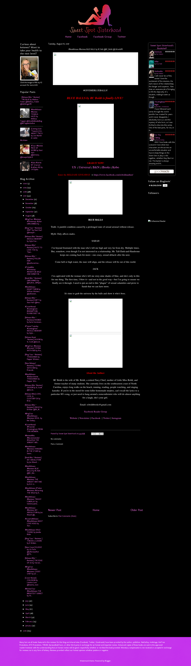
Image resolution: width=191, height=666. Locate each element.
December (29, 199)
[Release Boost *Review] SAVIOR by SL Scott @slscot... (34, 339)
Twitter (121, 36)
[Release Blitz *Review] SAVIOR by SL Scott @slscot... (33, 387)
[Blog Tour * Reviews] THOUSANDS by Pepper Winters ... (33, 356)
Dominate (158, 52)
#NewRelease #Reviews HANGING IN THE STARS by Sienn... (33, 450)
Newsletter (84, 418)
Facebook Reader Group (95, 411)
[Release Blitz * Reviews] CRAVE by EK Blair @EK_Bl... (33, 407)
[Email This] (92, 434)
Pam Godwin (159, 54)
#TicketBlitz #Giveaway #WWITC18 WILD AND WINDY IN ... (33, 270)
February (29, 621)
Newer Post (54, 510)
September (29, 211)
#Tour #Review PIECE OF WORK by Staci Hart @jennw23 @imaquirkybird (31, 151)
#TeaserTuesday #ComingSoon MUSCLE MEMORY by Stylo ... (33, 329)
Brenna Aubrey (160, 140)
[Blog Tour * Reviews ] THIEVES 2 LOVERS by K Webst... (33, 540)
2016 (25, 631)
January (28, 625)
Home (68, 36)
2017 (25, 196)
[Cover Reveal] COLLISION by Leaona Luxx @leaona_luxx (31, 581)
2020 (25, 183)
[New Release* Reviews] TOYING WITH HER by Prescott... (33, 366)
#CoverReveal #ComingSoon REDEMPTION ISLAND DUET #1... (33, 310)
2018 (25, 192)
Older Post (137, 510)
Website (73, 418)
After (156, 61)
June (27, 605)
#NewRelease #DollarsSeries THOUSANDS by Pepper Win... (32, 377)
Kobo (115, 167)
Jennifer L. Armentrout (162, 107)
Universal (85, 167)
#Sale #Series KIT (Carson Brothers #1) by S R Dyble (37, 166)
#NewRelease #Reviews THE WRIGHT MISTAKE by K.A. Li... (33, 480)
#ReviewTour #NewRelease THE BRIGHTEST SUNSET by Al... (34, 592)
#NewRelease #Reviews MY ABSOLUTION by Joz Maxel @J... (34, 511)
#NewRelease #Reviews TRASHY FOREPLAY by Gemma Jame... (33, 500)
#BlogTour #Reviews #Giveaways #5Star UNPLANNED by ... (33, 221)
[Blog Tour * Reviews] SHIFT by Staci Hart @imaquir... (33, 230)
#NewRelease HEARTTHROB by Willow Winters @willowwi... (32, 290)
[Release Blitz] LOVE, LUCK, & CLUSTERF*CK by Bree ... (33, 397)
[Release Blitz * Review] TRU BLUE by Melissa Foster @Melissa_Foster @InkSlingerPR (30, 100)
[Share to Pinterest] (102, 434)
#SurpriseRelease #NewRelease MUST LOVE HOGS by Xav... (34, 522)
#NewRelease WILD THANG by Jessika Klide (33, 532)
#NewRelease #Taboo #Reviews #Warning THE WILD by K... (34, 490)
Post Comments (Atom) (67, 516)
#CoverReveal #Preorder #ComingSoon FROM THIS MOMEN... (34, 428)
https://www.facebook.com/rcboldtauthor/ (113, 174)
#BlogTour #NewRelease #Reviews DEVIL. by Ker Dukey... (33, 417)
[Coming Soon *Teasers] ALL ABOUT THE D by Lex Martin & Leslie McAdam (31, 134)
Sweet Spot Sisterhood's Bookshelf (161, 47)
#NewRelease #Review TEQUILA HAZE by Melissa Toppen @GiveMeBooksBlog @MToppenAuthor (31, 116)
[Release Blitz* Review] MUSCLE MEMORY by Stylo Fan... (33, 238)
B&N (96, 167)
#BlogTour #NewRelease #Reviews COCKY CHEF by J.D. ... (32, 570)
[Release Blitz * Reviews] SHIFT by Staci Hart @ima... (33, 300)
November (29, 203)
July (27, 601)
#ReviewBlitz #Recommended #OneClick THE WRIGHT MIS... (32, 439)
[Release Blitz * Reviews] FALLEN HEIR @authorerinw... (32, 259)
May (27, 609)
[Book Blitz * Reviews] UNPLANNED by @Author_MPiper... (33, 280)
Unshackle (158, 71)
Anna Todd (159, 64)
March (28, 617)
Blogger (108, 661)
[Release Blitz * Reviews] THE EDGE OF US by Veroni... (33, 560)
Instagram (116, 418)
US (74, 167)
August (28, 216)
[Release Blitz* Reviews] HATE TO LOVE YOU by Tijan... (33, 248)
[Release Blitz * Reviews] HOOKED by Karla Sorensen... (33, 319)
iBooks (105, 167)
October (28, 207)
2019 (25, 187)
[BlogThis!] (95, 434)
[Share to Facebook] (99, 434)
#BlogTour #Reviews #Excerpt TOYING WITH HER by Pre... (33, 348)
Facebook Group (102, 36)
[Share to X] (97, 434)
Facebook (82, 36)
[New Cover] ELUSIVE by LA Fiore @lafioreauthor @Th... (33, 550)
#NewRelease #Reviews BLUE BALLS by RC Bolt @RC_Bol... (32, 469)
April (27, 613)
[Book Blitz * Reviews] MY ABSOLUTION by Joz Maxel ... (33, 459)
